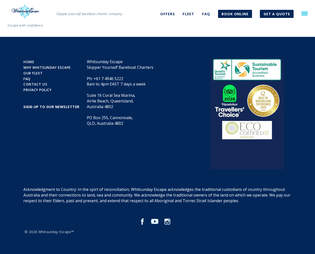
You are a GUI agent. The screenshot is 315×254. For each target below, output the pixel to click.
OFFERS (167, 14)
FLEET (188, 14)
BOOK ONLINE (235, 14)
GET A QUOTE (277, 14)
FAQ (206, 14)
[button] (304, 13)
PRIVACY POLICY (37, 89)
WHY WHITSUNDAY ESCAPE (47, 67)
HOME (28, 61)
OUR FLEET (33, 73)
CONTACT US (35, 84)
